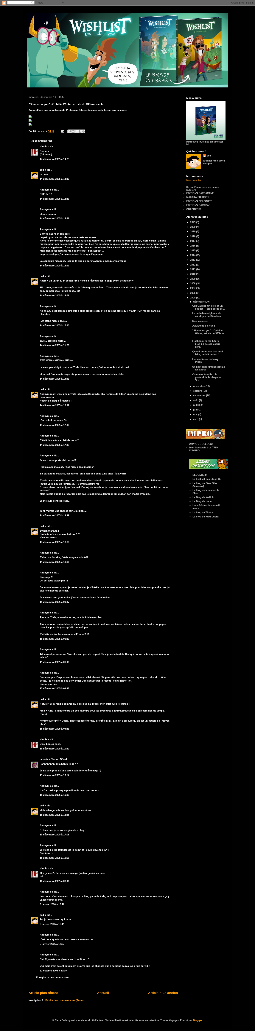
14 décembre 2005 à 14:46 (54, 218)
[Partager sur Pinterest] (83, 131)
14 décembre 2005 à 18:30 (54, 542)
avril (196, 419)
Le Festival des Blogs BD (206, 479)
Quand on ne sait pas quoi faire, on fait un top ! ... (207, 353)
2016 (193, 245)
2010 (193, 274)
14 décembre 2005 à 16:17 (54, 405)
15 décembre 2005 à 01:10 (54, 638)
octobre (198, 390)
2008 (193, 283)
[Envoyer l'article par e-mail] (62, 131)
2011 (193, 269)
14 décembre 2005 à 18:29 (54, 515)
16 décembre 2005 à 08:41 (54, 881)
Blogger (197, 1020)
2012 (193, 264)
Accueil (103, 993)
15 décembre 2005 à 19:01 (54, 857)
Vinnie (43, 146)
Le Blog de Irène (202, 501)
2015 (193, 250)
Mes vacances (200, 321)
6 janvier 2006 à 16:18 (52, 904)
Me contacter (193, 180)
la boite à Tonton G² (51, 759)
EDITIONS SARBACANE (200, 193)
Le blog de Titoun (202, 512)
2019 (193, 231)
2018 (193, 236)
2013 (193, 259)
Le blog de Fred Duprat (205, 516)
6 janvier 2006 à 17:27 (52, 944)
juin (195, 409)
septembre (199, 395)
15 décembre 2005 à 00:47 (54, 602)
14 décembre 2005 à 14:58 (54, 295)
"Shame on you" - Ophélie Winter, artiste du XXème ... (208, 333)
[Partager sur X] (76, 131)
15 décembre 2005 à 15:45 (54, 814)
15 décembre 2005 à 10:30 (54, 748)
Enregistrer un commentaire (52, 977)
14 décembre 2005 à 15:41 (54, 378)
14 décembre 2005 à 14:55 (54, 265)
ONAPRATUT (193, 209)
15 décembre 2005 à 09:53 (54, 728)
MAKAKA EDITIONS (197, 197)
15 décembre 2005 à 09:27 (54, 688)
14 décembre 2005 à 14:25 (54, 159)
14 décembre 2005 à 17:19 (54, 445)
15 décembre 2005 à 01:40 (54, 662)
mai (195, 414)
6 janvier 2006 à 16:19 (52, 924)
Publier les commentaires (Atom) (64, 1000)
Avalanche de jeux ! (203, 325)
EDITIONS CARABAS (198, 205)
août (196, 400)
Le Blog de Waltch (203, 497)
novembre (199, 386)
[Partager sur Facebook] (80, 131)
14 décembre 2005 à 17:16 (54, 425)
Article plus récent (43, 993)
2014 (193, 255)
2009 (193, 278)
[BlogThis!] (73, 131)
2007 (193, 288)
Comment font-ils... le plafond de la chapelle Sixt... (206, 377)
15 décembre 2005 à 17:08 (54, 834)
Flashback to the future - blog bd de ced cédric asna (206, 344)
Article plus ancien (163, 993)
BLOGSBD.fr (199, 475)
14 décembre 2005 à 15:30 (54, 325)
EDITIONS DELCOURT (199, 201)
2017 (193, 241)
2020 (193, 227)
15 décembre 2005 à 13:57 (54, 775)
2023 (193, 222)
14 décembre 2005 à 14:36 (54, 179)
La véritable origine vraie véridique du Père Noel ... (208, 315)
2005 (193, 297)
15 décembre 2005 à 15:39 (54, 795)
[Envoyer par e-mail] (69, 131)
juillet (196, 405)
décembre (199, 301)
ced (42, 169)
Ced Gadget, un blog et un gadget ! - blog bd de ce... (208, 307)
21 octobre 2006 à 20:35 (53, 970)
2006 (193, 293)
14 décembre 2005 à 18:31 (54, 562)
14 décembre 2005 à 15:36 (54, 345)
